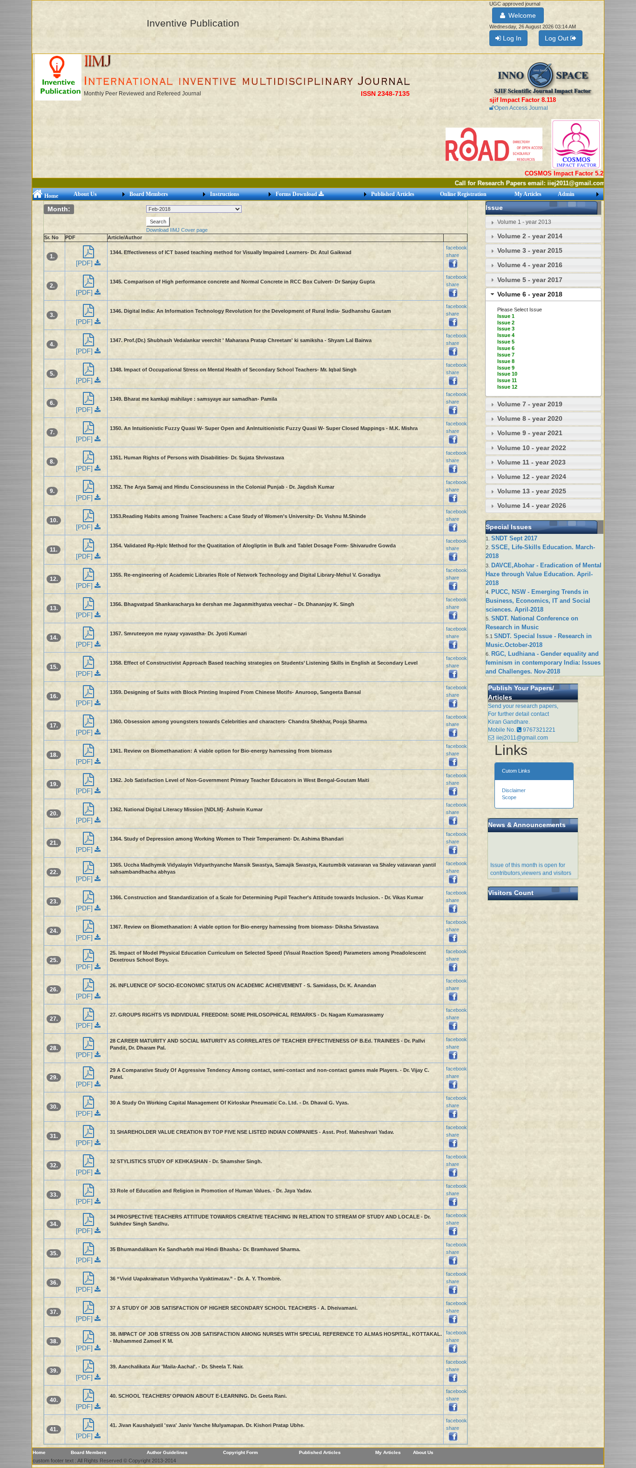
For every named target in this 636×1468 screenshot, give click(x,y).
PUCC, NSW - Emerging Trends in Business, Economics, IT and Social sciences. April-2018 (538, 600)
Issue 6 (505, 348)
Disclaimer (514, 790)
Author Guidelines (167, 1452)
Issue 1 (505, 316)
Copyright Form (240, 1452)
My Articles (527, 194)
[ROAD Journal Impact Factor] (494, 144)
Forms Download (297, 194)
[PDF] (85, 263)
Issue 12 (507, 387)
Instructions (224, 194)
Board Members (148, 194)
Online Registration (463, 194)
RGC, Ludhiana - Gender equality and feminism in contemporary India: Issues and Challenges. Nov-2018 (543, 662)
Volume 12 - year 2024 (531, 476)
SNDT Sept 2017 (514, 538)
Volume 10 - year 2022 (531, 447)
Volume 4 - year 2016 (529, 265)
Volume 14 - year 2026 (531, 505)
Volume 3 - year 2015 (529, 250)
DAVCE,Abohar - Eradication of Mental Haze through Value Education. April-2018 (544, 574)
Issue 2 (505, 322)
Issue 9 (505, 367)
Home (50, 196)
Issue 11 (507, 380)
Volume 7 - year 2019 (529, 404)
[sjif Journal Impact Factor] (542, 78)
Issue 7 (505, 354)
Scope (509, 797)
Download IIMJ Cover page (177, 230)
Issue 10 (507, 374)
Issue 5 (505, 341)
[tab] (543, 222)
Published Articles (392, 194)
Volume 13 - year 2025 (531, 491)
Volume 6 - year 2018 (529, 294)
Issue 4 (505, 335)
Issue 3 (505, 328)
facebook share (456, 251)
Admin (566, 194)
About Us (85, 194)
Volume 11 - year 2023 (531, 462)
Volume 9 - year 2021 (529, 433)
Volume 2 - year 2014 (529, 236)
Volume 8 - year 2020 (529, 418)
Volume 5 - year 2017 (529, 279)
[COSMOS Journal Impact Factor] (576, 144)
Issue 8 (505, 361)
